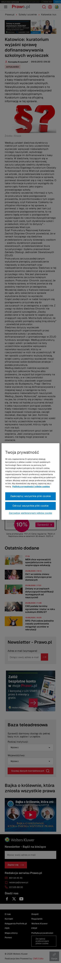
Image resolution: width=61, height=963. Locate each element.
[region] (30, 481)
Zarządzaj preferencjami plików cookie (30, 513)
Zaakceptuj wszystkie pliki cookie (30, 496)
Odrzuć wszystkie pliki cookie (31, 505)
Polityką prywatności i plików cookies (31, 486)
